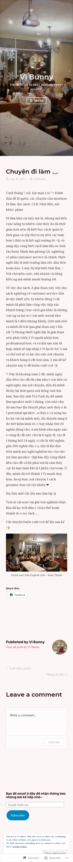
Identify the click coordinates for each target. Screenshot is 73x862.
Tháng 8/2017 (55, 675)
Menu (38, 101)
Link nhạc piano (18, 668)
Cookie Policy (19, 846)
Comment (54, 742)
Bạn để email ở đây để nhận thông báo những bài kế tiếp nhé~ (36, 795)
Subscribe (18, 815)
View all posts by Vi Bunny (22, 647)
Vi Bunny (36, 77)
